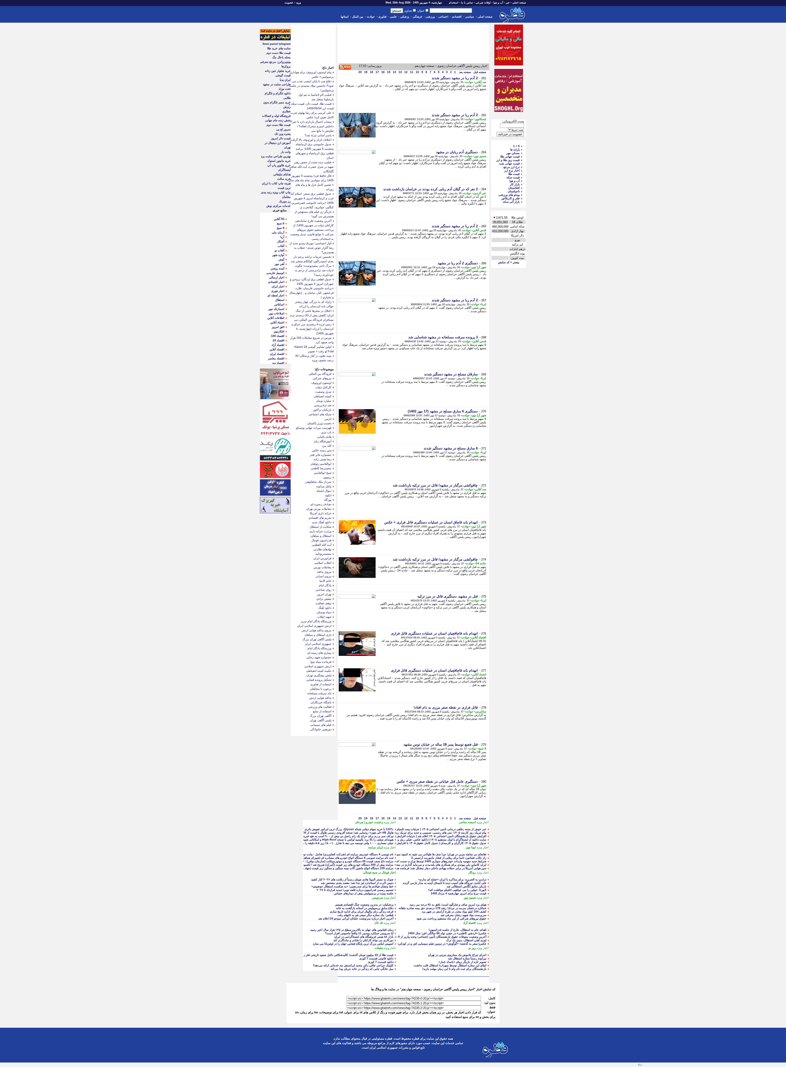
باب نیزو (326, 432)
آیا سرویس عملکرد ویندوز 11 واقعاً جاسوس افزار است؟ (359, 933)
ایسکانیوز (480, 119)
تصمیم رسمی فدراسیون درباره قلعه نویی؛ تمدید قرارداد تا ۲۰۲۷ (355, 889)
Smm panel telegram (276, 43)
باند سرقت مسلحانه (319, 693)
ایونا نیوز (471, 847)
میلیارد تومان (323, 400)
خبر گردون (479, 193)
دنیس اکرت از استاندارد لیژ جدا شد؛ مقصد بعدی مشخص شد (357, 883)
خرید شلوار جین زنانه (278, 70)
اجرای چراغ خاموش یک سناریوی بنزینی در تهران (457, 955)
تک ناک (378, 922)
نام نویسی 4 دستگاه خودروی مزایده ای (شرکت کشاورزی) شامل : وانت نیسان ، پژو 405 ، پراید (335, 854)
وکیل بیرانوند (323, 486)
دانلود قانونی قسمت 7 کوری (376, 958)
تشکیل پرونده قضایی (318, 679)
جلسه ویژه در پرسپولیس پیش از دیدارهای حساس (363, 893)
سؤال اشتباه (324, 490)
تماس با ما (467, 2)
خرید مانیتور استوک (279, 160)
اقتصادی (457, 16)
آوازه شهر (278, 255)
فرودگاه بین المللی (320, 373)
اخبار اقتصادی (276, 282)
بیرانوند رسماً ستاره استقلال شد (467, 958)
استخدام (453, 2)
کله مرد (326, 445)
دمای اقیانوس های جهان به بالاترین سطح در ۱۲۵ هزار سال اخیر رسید (351, 929)
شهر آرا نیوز (479, 267)
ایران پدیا (285, 79)
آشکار (280, 241)
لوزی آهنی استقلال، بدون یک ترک (466, 940)
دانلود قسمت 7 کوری (380, 961)
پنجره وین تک (282, 133)
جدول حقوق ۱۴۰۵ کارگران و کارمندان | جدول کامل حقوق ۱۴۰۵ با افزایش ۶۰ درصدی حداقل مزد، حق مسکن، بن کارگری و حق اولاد (406, 843)
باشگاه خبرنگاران (321, 702)
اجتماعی (443, 16)
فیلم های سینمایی (320, 724)
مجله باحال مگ (281, 57)
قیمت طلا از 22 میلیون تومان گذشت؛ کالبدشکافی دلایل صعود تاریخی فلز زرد (347, 955)
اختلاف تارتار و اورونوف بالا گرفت (310, 139)
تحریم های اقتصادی (319, 517)
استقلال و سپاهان (321, 535)
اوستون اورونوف (321, 382)
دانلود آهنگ (324, 607)
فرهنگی (417, 16)
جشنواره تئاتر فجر (320, 454)
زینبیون (327, 477)
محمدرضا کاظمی (321, 468)
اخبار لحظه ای (275, 295)
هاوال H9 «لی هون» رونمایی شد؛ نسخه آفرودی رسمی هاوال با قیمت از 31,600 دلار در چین (338, 832)
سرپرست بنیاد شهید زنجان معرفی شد (463, 915)
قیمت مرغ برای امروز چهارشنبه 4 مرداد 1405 (458, 893)
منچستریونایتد (323, 553)
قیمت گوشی (283, 75)
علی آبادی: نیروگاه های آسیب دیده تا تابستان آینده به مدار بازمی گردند (444, 883)
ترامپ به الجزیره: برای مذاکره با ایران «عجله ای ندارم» (452, 879)
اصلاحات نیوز (276, 313)
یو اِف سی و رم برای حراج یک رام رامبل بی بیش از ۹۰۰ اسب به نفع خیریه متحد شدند (341, 836)
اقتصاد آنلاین (478, 637)
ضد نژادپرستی (322, 405)
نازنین (327, 418)
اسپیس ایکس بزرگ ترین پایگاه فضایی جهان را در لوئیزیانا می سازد (353, 943)
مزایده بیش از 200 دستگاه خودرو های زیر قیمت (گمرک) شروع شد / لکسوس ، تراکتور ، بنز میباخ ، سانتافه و (328, 864)
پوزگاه (327, 499)
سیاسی (469, 16)
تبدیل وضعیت (323, 391)
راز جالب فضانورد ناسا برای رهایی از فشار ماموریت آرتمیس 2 (448, 857)
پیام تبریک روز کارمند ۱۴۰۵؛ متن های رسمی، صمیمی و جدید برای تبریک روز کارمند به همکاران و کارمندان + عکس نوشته (413, 832)
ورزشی (430, 16)
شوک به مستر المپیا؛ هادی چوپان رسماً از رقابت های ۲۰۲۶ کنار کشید (352, 879)
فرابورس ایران (322, 558)
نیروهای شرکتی (322, 378)
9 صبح (482, 748)
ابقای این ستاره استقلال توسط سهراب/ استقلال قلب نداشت (450, 965)
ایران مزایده (375, 847)
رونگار (472, 872)
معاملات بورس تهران (318, 508)
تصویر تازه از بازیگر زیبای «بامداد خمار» (462, 961)
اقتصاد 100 (277, 336)
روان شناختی (323, 589)
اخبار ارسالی (276, 277)
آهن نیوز (279, 264)
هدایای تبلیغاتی (282, 174)
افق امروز (278, 327)
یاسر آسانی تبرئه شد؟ (318, 135)
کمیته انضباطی (322, 396)
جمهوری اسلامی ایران (318, 643)
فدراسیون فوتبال (321, 540)
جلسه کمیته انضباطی (318, 670)
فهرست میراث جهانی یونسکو (313, 427)
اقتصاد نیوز (277, 363)
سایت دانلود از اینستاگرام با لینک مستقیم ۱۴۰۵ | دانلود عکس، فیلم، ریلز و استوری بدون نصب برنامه (426, 839)
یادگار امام (325, 585)
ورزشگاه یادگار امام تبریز (316, 621)
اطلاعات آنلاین (275, 318)
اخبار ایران (278, 286)
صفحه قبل (479, 72)
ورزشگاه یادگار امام (319, 648)
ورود (298, 2)
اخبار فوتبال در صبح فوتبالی (379, 872)
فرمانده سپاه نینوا (320, 661)
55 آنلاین (279, 219)
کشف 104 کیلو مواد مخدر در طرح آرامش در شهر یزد (454, 911)
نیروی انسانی (323, 576)
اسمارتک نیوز (276, 309)
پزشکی (404, 16)
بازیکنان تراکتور (322, 409)
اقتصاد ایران (277, 354)
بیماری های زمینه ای (319, 652)
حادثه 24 (481, 563)
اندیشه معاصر (467, 822)
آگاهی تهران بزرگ (320, 715)
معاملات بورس (322, 567)
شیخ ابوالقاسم (322, 472)
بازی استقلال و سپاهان (318, 634)
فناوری (382, 16)
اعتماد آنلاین (479, 674)
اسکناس (279, 304)
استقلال (279, 300)
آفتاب (281, 246)
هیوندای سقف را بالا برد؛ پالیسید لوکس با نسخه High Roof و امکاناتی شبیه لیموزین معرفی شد (336, 839)
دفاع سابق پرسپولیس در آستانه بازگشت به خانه (364, 908)
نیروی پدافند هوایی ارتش (316, 630)
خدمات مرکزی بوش (278, 205)
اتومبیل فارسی (275, 273)
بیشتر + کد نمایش (508, 262)
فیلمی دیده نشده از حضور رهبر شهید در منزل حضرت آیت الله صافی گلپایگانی (311, 167)
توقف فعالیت (323, 603)
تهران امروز (324, 594)
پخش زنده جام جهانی (278, 120)
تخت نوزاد (285, 88)
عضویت (289, 2)
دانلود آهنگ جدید (321, 522)
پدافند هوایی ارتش (320, 697)
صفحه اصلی (519, 2)
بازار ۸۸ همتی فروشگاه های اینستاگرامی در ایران (363, 936)
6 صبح (280, 223)
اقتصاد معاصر (276, 358)
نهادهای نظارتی (322, 549)
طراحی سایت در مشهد (277, 84)
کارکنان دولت (323, 387)
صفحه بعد (464, 72)
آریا (282, 237)
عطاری (286, 111)
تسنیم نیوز (480, 156)
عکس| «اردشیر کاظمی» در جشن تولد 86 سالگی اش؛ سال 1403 (447, 933)
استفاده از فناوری (320, 684)
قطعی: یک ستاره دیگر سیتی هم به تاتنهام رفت (365, 915)
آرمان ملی (278, 232)
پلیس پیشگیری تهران (318, 675)
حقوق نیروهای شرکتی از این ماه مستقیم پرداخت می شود (451, 918)
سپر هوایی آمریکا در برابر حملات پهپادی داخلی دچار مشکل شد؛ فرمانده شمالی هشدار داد (432, 868)
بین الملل (357, 16)
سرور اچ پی (283, 129)
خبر (508, 2)
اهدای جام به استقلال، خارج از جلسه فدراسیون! (457, 929)
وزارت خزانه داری (320, 531)
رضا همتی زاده (322, 459)
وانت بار (286, 151)
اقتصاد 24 (278, 340)
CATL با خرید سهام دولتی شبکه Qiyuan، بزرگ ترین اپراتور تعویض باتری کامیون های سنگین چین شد (332, 829)
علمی (393, 16)
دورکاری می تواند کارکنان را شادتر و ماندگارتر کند (363, 940)
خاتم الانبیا (325, 580)
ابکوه (328, 495)
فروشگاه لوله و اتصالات (276, 115)
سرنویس (377, 897)
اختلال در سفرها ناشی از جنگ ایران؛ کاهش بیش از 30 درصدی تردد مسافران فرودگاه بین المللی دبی (312, 315)
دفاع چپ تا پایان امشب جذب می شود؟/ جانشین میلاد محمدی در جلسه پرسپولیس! (311, 86)
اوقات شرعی (483, 2)
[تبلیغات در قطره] (275, 39)
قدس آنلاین (479, 230)
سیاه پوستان (324, 612)
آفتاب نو (279, 250)
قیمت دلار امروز (281, 138)
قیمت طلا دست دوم (279, 52)
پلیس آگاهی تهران (320, 720)
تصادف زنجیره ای (320, 504)
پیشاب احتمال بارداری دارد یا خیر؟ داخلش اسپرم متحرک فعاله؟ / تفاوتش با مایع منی (312, 126)
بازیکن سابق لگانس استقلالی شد (466, 886)
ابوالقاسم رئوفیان (321, 463)
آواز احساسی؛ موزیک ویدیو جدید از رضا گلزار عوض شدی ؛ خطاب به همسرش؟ (311, 248)
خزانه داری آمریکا (320, 513)
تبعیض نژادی (323, 598)
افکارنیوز (279, 331)
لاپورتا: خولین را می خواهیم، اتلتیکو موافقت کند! (457, 889)
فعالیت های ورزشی (319, 706)
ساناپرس (480, 711)
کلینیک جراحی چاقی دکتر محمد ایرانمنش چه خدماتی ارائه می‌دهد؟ (353, 965)
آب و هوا (498, 2)
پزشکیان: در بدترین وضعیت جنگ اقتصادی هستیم (364, 904)
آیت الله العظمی (321, 544)
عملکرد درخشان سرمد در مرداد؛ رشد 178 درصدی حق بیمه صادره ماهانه (442, 908)
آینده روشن (277, 268)
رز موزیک (285, 201)
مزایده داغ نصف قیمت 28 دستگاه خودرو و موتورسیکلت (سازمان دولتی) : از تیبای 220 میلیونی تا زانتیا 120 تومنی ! (324, 861)
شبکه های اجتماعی (320, 414)
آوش (281, 259)
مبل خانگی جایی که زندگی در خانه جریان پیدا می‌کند (362, 968)
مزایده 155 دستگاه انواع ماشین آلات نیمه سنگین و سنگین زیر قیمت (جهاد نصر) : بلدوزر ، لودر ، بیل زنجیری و (327, 868)
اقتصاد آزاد (469, 922)
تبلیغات (379, 948)
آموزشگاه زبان (322, 441)
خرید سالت (284, 178)
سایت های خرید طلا (279, 48)
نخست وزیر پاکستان (319, 423)
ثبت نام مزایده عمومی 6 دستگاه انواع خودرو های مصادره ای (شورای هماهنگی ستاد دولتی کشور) (335, 857)
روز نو (472, 948)
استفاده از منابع (322, 711)
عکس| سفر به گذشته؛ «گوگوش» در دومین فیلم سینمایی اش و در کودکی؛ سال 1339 (435, 943)
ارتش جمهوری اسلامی (317, 666)
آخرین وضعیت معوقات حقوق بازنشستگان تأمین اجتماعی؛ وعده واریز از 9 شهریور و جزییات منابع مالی (425, 936)
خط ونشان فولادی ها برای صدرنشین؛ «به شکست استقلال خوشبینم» (352, 886)
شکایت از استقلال (320, 526)
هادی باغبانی (324, 436)
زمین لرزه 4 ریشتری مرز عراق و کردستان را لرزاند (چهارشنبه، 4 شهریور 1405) (312, 329)
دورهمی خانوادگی (320, 729)
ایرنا (483, 304)
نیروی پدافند (324, 571)
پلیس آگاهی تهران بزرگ (317, 639)
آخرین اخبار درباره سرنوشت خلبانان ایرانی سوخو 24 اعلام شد (355, 918)
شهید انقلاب (324, 616)
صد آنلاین (480, 82)
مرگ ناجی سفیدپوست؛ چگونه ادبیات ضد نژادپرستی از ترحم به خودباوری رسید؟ (314, 270)
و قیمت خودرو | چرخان (369, 822)
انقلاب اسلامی (322, 562)
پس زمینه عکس (321, 450)
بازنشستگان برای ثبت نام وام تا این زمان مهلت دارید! (454, 968)
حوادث (371, 16)
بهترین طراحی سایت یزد (276, 156)
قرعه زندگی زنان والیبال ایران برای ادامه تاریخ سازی (361, 911)
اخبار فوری (277, 291)
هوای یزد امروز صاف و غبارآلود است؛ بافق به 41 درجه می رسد (448, 904)
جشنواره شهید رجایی (318, 657)
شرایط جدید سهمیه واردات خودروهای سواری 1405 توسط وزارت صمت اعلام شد (437, 861)
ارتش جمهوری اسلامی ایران (314, 625)
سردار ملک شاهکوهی (318, 481)
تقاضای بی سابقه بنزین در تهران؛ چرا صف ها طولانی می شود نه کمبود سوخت (439, 854)
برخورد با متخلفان (320, 688)
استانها (345, 16)
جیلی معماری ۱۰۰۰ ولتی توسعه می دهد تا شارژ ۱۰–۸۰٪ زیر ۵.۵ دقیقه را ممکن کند (342, 843)
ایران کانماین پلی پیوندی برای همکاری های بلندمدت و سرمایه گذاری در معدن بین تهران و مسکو (429, 864)
